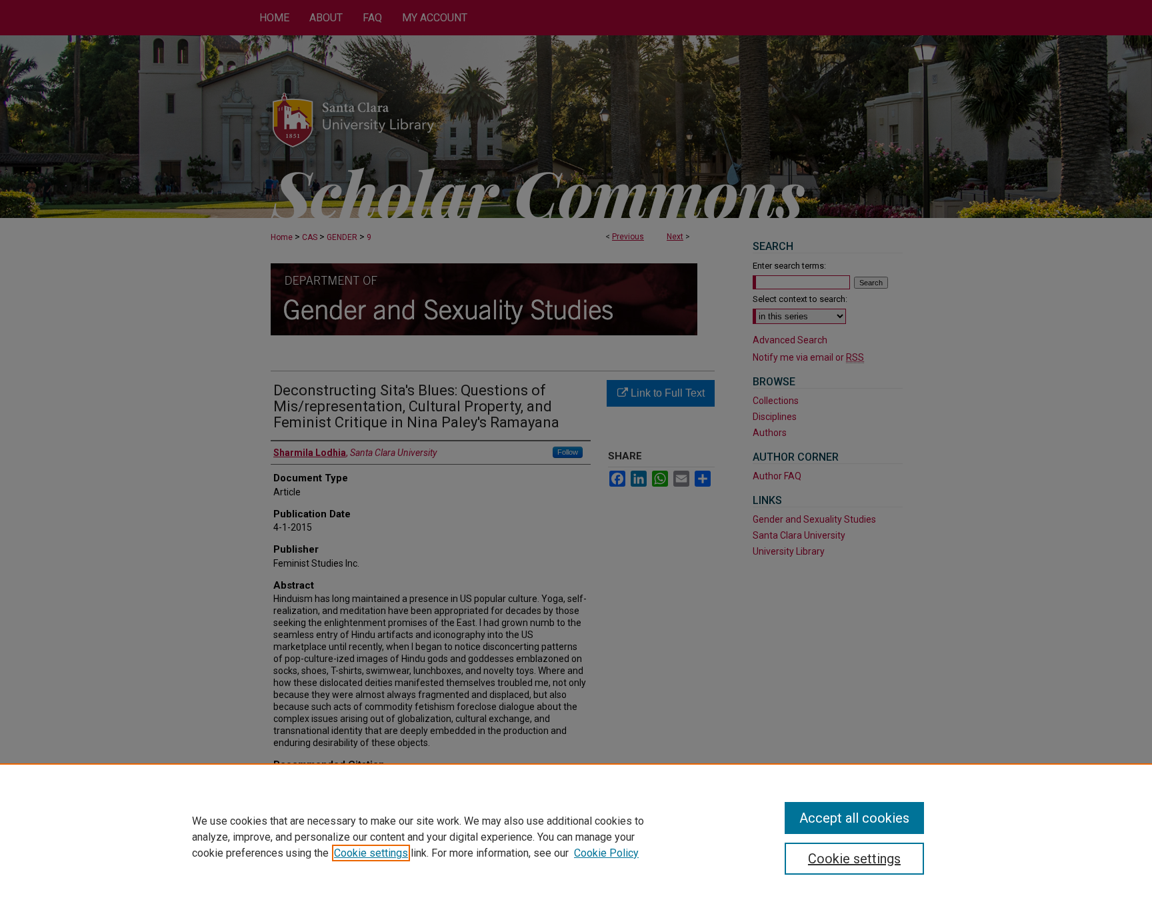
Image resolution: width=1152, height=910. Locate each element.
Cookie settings (371, 853)
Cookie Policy (606, 853)
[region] (576, 836)
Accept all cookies (854, 818)
